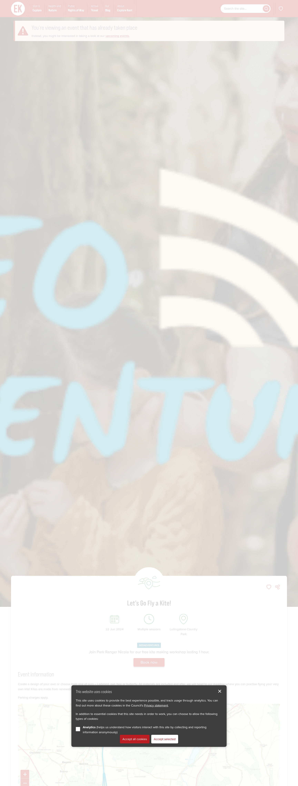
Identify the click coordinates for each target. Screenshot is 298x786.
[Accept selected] (219, 691)
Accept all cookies (134, 739)
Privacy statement (156, 705)
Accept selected (165, 739)
